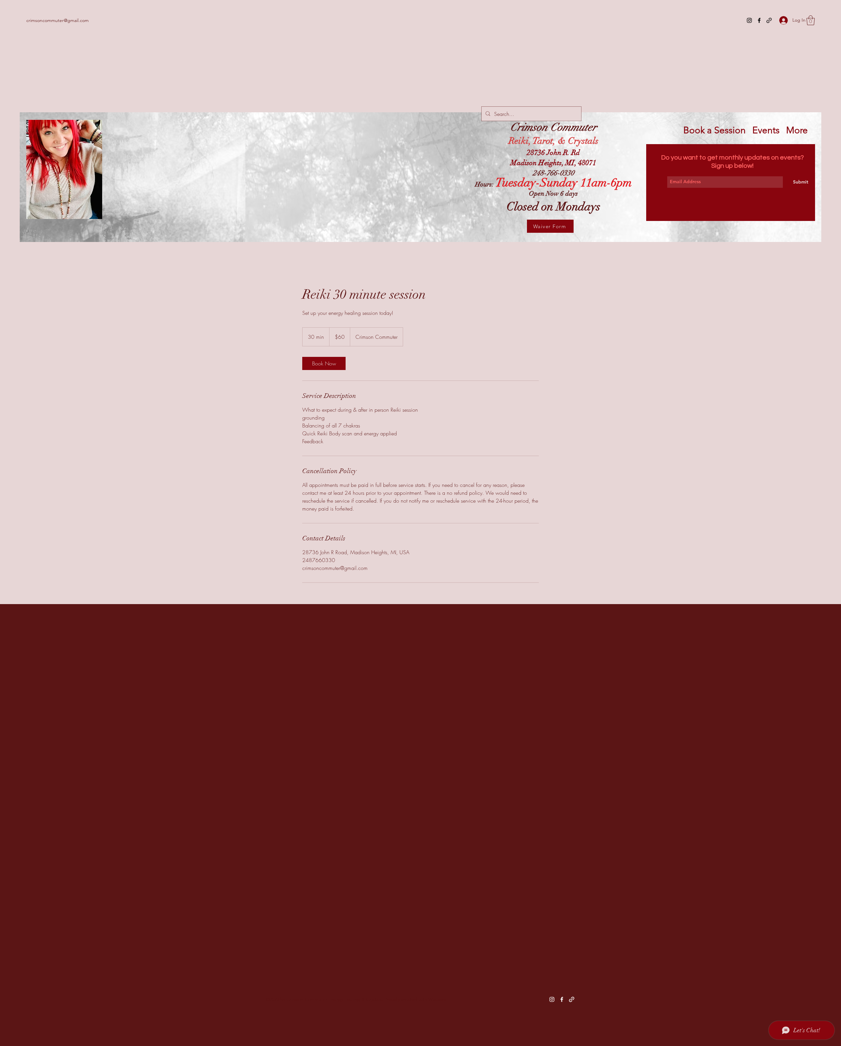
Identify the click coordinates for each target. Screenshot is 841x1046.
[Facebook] (759, 20)
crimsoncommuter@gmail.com (57, 20)
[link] (324, 363)
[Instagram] (749, 20)
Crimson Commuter (553, 127)
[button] (811, 20)
